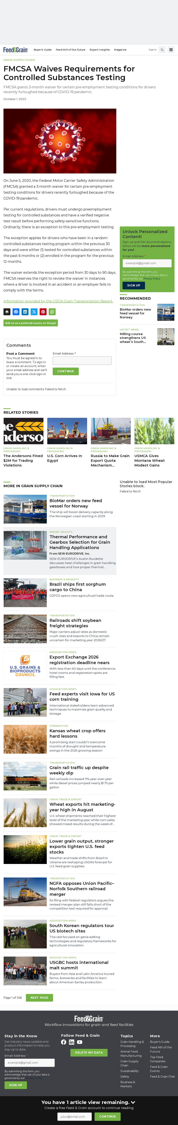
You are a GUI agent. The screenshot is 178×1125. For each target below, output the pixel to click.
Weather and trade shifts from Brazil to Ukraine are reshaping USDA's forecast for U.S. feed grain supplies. (81, 862)
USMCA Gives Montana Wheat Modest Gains (149, 460)
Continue (107, 1116)
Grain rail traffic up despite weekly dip (79, 770)
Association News (63, 652)
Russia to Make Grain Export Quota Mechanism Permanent (110, 461)
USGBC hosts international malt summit (79, 965)
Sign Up (133, 285)
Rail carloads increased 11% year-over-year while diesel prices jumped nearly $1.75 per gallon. (82, 783)
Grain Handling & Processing (16, 450)
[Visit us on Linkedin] (71, 1042)
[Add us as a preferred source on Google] (52, 311)
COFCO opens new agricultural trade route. (82, 595)
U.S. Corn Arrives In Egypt (64, 458)
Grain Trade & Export (66, 799)
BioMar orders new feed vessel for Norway (135, 313)
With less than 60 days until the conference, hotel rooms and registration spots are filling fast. (83, 673)
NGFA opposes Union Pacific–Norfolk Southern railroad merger (82, 889)
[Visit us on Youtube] (79, 1042)
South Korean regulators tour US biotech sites (82, 928)
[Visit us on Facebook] (63, 1042)
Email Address (64, 353)
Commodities (59, 725)
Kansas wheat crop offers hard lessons (78, 733)
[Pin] (43, 311)
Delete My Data (89, 1052)
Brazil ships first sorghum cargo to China (78, 587)
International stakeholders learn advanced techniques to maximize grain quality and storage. (82, 710)
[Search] (162, 49)
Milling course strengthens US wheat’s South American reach (133, 338)
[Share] (16, 311)
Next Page (39, 997)
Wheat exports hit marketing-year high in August (82, 807)
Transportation (132, 305)
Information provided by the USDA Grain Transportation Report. (58, 301)
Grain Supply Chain (19, 60)
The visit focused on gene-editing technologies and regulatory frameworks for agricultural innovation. (83, 941)
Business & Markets (64, 579)
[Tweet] (34, 311)
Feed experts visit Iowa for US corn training (82, 696)
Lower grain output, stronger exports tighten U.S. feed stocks (82, 846)
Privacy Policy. (152, 278)
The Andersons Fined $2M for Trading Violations (23, 460)
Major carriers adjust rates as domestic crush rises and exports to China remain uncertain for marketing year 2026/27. (80, 636)
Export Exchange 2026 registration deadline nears (80, 660)
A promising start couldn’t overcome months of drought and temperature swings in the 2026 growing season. (78, 746)
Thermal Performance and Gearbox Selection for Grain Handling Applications (80, 542)
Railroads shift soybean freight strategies (75, 623)
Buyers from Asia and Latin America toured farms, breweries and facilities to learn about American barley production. (82, 978)
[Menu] (171, 49)
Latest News (129, 329)
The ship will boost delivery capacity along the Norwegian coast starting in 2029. (81, 514)
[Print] (6, 311)
